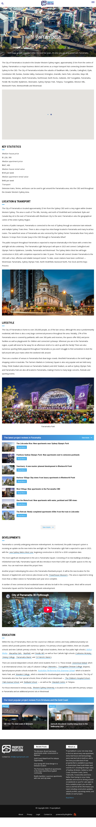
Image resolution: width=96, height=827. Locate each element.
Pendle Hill (39, 653)
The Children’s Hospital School (77, 678)
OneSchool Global (79, 663)
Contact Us (48, 814)
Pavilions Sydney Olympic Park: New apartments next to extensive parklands (48, 455)
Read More (22, 447)
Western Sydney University (43, 687)
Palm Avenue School (10, 682)
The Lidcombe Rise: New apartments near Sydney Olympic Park (42, 443)
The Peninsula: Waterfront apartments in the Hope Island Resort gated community (47, 771)
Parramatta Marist (23, 657)
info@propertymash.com (20, 757)
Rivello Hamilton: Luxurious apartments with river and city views (48, 777)
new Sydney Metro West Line (21, 552)
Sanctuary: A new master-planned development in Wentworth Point (44, 466)
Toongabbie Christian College (70, 667)
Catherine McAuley (83, 653)
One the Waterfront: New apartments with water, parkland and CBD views (46, 500)
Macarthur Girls (15, 653)
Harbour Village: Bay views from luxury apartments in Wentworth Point (45, 477)
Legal (38, 814)
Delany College (8, 657)
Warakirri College (23, 674)
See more (86, 437)
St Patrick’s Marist (43, 657)
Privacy (29, 814)
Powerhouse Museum (58, 575)
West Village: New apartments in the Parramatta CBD (38, 489)
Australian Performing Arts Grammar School (56, 670)
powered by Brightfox (64, 814)
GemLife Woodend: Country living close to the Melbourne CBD (69, 725)
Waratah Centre (58, 682)
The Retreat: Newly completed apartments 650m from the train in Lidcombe (47, 512)
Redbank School (30, 682)
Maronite (52, 667)
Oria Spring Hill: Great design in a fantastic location (46, 765)
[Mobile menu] (93, 3)
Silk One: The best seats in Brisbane (18, 724)
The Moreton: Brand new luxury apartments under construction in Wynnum (46, 753)
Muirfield (26, 653)
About (20, 814)
